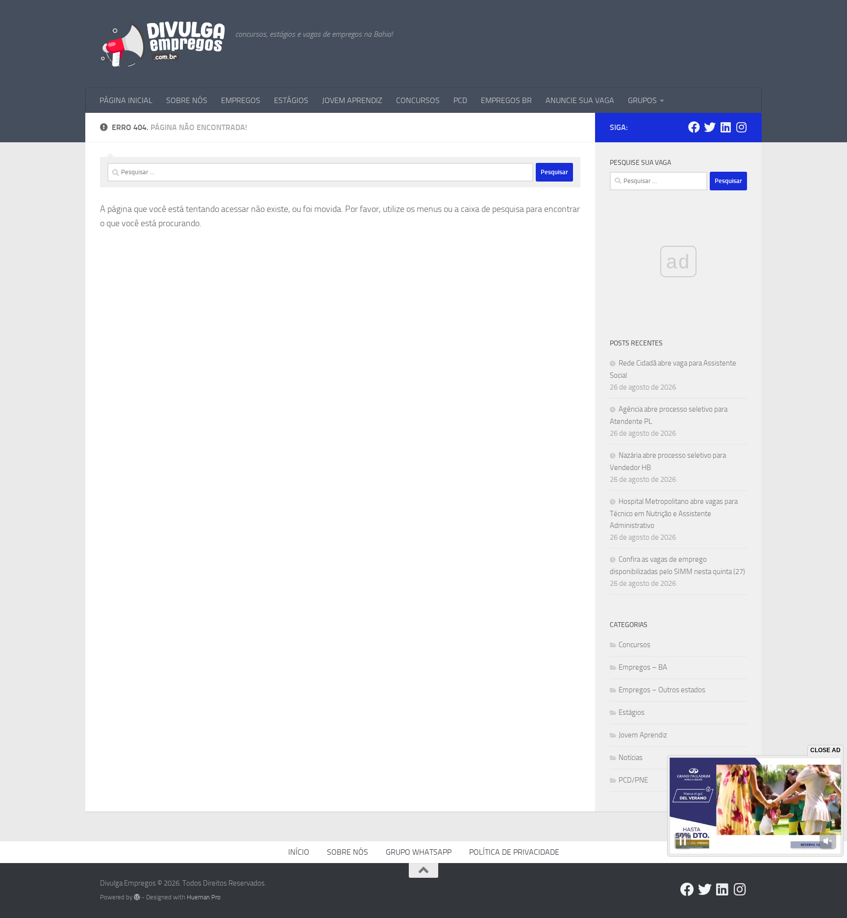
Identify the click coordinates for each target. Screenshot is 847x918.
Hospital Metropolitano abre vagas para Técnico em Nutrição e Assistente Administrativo (674, 513)
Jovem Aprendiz (643, 735)
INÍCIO (298, 852)
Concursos (634, 644)
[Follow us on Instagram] (741, 127)
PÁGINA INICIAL (126, 100)
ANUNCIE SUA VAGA (580, 100)
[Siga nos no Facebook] (694, 127)
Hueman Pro (204, 897)
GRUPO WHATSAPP (418, 852)
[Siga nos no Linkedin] (725, 127)
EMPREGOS (240, 100)
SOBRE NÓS (186, 100)
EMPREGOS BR (506, 100)
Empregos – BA (643, 667)
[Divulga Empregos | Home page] (162, 44)
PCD (460, 100)
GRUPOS (642, 100)
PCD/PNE (633, 780)
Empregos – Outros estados (662, 689)
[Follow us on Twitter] (710, 127)
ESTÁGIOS (291, 100)
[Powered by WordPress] (137, 897)
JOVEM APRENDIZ (352, 100)
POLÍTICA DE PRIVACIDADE (514, 852)
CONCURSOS (418, 100)
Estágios (632, 712)
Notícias (631, 757)
